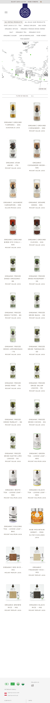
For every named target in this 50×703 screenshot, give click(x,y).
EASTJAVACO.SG (12, 695)
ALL (32, 96)
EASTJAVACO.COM (13, 692)
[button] (12, 69)
